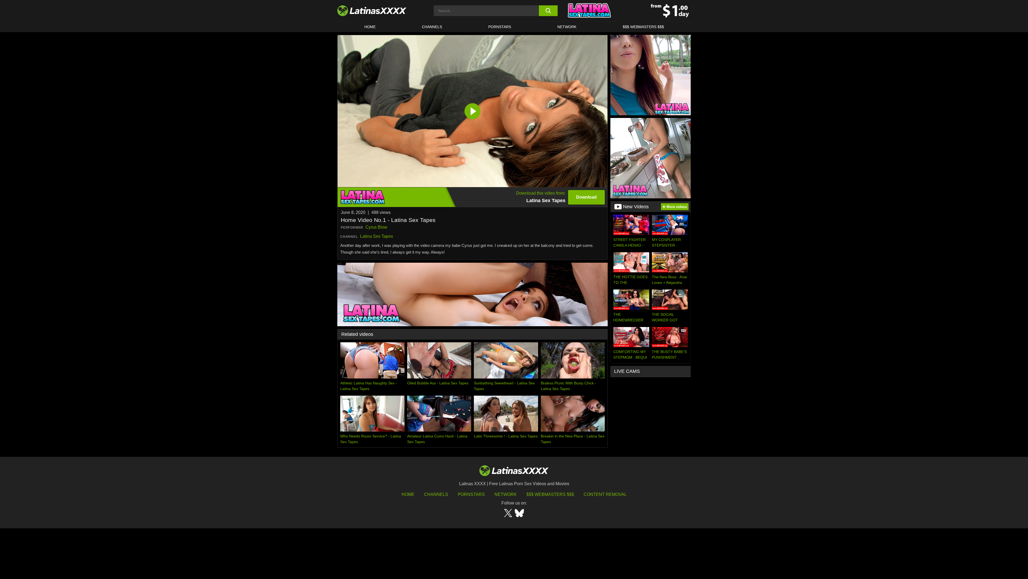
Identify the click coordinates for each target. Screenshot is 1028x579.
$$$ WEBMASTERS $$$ (643, 27)
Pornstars (499, 27)
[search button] (548, 10)
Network (566, 27)
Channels (436, 494)
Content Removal (605, 494)
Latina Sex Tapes (376, 236)
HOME (370, 27)
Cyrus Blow (376, 227)
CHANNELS (432, 27)
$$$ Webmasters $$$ (550, 494)
